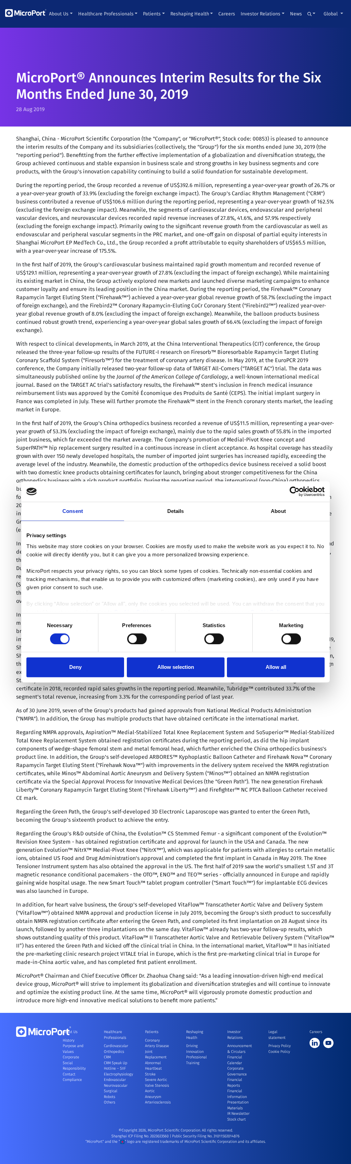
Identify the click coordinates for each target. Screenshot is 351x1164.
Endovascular (115, 1079)
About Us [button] (59, 14)
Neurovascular (116, 1085)
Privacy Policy (279, 1046)
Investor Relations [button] (260, 14)
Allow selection (175, 667)
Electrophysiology (118, 1074)
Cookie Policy (279, 1051)
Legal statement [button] (277, 1035)
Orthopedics (114, 1051)
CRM (107, 1057)
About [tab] (278, 511)
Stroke (150, 1074)
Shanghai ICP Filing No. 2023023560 (140, 1136)
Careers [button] (226, 14)
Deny (75, 667)
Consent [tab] (72, 511)
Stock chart (236, 1119)
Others (109, 1102)
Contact (69, 1074)
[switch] (137, 638)
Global (331, 14)
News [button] (296, 14)
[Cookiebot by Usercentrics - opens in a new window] (295, 491)
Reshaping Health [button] (189, 14)
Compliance (72, 1079)
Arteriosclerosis (158, 1102)
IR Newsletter (238, 1113)
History (68, 1040)
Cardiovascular (116, 1046)
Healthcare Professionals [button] (106, 14)
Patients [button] (152, 14)
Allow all (276, 667)
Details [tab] (175, 511)
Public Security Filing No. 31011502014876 (206, 1136)
